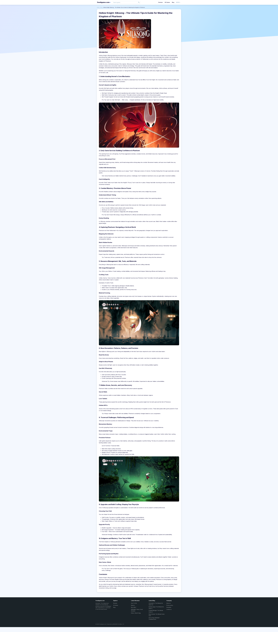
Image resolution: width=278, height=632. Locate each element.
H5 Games (167, 2)
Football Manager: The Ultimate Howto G (156, 611)
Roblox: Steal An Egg (136, 613)
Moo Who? (133, 607)
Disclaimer (168, 607)
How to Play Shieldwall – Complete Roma (154, 618)
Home (98, 7)
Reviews (160, 2)
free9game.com (103, 2)
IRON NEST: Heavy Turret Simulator (137, 610)
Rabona (133, 605)
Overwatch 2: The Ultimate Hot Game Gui (156, 604)
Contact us (169, 609)
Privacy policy (169, 605)
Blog (173, 2)
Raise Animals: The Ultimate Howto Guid (157, 615)
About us (168, 603)
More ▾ (178, 2)
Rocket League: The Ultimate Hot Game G (156, 607)
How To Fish (134, 603)
